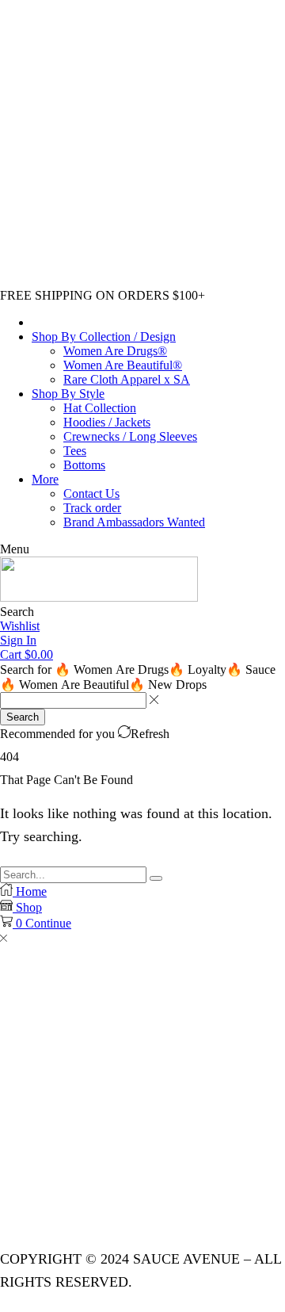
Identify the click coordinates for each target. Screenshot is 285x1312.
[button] (14, 549)
